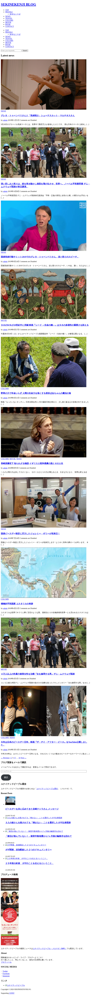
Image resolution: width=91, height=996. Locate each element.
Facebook (6, 974)
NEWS (7, 16)
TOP (7, 10)
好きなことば (15, 14)
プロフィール (6, 962)
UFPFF (11, 993)
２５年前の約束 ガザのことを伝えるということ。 (29, 863)
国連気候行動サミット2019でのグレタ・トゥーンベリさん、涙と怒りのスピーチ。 (40, 257)
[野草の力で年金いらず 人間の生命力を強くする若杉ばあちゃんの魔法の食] (43, 386)
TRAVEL (8, 18)
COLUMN (9, 20)
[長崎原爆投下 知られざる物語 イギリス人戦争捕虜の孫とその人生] (43, 457)
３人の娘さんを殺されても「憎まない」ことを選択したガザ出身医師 (38, 822)
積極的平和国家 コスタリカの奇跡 (17, 603)
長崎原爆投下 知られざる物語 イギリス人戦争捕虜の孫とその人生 (32, 463)
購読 (6, 777)
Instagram (6, 976)
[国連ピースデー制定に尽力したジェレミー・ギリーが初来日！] (43, 527)
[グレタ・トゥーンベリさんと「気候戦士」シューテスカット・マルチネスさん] (43, 109)
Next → (23, 758)
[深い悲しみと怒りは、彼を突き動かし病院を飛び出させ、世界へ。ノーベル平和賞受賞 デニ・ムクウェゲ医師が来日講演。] (43, 177)
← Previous (5, 758)
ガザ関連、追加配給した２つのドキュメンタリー (28, 849)
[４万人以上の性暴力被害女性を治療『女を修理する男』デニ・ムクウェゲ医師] (43, 667)
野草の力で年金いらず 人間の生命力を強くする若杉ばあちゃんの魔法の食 (36, 393)
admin (5, 120)
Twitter (5, 971)
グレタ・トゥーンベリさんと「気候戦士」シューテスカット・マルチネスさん (38, 115)
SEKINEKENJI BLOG (18, 4)
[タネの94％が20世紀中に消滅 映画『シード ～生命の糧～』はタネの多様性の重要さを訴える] (43, 318)
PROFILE (9, 12)
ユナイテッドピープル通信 (47, 789)
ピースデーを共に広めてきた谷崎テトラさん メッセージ (32, 809)
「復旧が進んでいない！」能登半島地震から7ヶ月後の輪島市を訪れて (38, 836)
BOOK (8, 24)
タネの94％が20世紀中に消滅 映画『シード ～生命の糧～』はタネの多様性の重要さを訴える (45, 325)
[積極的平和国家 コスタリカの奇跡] (43, 597)
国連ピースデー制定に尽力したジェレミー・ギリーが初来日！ (30, 533)
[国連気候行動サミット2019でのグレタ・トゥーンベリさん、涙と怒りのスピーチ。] (43, 250)
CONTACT (9, 26)
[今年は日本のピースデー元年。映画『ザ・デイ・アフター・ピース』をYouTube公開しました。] (43, 735)
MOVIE (8, 22)
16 (19, 758)
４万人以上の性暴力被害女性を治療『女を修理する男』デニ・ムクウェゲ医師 (38, 674)
